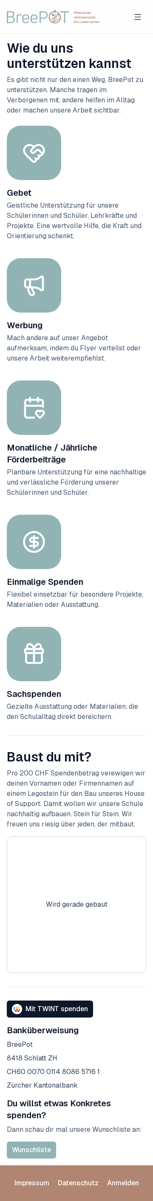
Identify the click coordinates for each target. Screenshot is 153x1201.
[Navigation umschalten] (137, 16)
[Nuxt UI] (53, 17)
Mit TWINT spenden (57, 1008)
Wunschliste (31, 1149)
